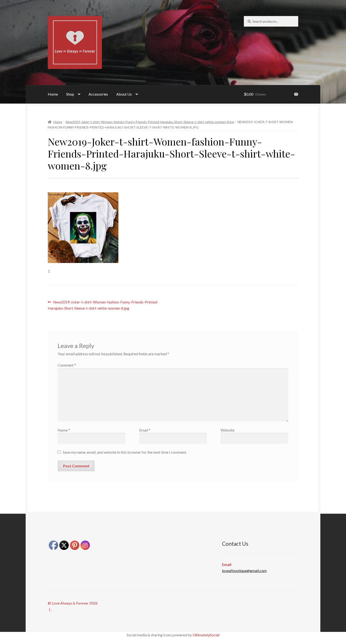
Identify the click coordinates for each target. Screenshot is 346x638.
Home (53, 94)
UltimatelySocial (206, 635)
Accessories (98, 94)
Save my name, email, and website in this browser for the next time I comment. (125, 452)
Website (227, 430)
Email (144, 430)
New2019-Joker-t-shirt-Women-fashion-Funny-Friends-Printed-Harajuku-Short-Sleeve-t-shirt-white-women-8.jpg (150, 122)
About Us (124, 94)
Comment (67, 365)
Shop (70, 94)
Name (64, 430)
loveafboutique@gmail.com (244, 570)
